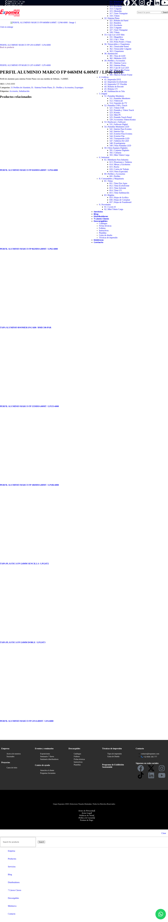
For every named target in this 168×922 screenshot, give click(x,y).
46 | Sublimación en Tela (114, 91)
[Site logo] (10, 20)
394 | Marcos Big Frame (119, 70)
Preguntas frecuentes (47, 773)
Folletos (102, 228)
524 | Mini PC (115, 115)
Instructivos (104, 230)
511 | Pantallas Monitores (119, 98)
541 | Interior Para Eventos (120, 129)
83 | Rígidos (109, 195)
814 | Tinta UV (115, 190)
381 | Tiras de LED (117, 56)
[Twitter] (151, 768)
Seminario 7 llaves (47, 756)
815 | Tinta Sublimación (119, 193)
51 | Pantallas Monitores (114, 96)
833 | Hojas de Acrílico (118, 197)
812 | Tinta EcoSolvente (119, 186)
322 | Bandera (115, 23)
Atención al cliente (47, 770)
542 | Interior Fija (116, 131)
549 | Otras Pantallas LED (120, 145)
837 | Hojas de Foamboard (120, 202)
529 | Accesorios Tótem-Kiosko (122, 119)
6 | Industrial (104, 157)
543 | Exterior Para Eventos (120, 134)
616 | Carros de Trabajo (119, 169)
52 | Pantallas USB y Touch (115, 105)
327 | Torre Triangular (118, 30)
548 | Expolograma (117, 143)
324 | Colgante (115, 27)
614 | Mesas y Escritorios (119, 164)
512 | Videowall (116, 101)
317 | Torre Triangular (118, 13)
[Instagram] (161, 768)
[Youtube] (161, 775)
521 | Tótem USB (116, 108)
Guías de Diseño (113, 756)
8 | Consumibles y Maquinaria (111, 178)
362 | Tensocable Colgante (120, 49)
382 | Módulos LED (117, 58)
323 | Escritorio (115, 25)
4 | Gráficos (104, 77)
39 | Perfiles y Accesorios (114, 61)
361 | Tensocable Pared (119, 46)
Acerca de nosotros (14, 754)
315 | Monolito (115, 11)
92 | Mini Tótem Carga (113, 209)
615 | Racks (114, 167)
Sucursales (10, 756)
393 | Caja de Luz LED (119, 68)
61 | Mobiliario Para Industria (116, 160)
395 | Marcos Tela (116, 72)
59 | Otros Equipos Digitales (116, 148)
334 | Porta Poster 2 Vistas (120, 42)
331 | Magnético (116, 37)
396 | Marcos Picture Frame (120, 75)
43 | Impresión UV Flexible (115, 84)
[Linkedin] (151, 775)
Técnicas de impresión (108, 237)
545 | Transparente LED (119, 138)
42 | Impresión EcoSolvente (115, 82)
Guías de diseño (105, 235)
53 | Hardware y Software (115, 122)
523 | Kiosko (114, 112)
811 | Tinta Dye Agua (118, 183)
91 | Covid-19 (110, 207)
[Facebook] (140, 768)
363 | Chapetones (116, 51)
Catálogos (103, 223)
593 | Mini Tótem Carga (119, 155)
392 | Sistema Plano (117, 65)
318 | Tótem (114, 16)
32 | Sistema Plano (111, 18)
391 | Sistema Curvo (117, 63)
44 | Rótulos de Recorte (114, 86)
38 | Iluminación (111, 53)
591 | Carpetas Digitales (119, 150)
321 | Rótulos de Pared (118, 20)
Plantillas (102, 233)
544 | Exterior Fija (116, 136)
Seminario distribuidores (49, 759)
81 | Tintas (108, 181)
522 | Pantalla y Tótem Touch (121, 110)
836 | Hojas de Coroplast (119, 200)
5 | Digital (103, 94)
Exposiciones (45, 754)
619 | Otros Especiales (118, 171)
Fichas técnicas (105, 226)
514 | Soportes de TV (118, 103)
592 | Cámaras (115, 153)
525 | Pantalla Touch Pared (120, 117)
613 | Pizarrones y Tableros (120, 162)
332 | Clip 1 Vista (116, 39)
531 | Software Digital (118, 124)
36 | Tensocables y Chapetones (117, 44)
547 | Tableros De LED (119, 141)
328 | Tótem (114, 32)
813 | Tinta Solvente (117, 188)
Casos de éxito (12, 768)
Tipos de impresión (114, 754)
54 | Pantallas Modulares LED (116, 127)
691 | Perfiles (114, 176)
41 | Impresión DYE (112, 79)
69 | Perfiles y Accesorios (114, 174)
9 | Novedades (105, 204)
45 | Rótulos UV (111, 89)
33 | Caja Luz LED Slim (114, 35)
